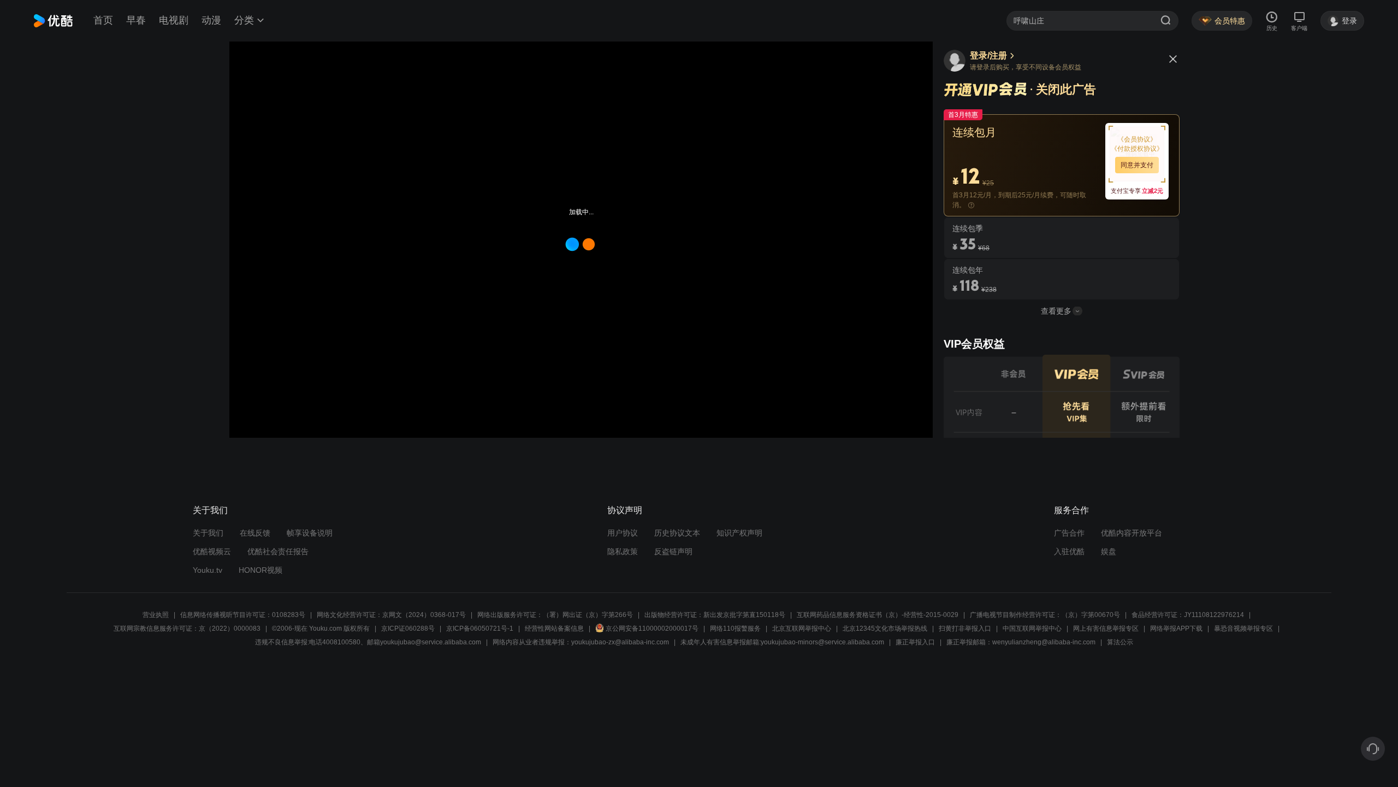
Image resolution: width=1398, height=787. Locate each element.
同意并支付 (1137, 165)
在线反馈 (255, 532)
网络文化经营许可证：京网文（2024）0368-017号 (391, 615)
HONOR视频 (260, 570)
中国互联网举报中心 (1032, 628)
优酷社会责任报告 (278, 551)
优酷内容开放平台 (1131, 532)
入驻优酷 (1069, 551)
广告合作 (1069, 532)
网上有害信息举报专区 (1106, 628)
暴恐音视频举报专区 (1243, 628)
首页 (103, 20)
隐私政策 (622, 551)
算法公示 (1120, 642)
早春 (136, 20)
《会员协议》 (1137, 139)
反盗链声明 (673, 551)
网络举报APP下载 (1176, 628)
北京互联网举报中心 (801, 628)
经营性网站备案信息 (554, 628)
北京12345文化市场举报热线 (885, 628)
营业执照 (156, 615)
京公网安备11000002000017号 (652, 628)
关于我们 (208, 532)
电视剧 (173, 20)
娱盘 (1108, 551)
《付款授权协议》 (1137, 148)
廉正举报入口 (915, 642)
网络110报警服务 (735, 628)
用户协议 (622, 532)
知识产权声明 (739, 532)
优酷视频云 (212, 551)
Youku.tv (207, 570)
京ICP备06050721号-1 (479, 628)
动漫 (211, 20)
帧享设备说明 (310, 532)
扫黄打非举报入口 (965, 628)
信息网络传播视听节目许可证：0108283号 (242, 615)
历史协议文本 (677, 532)
